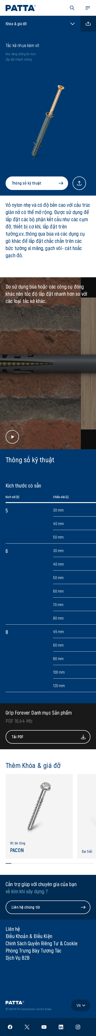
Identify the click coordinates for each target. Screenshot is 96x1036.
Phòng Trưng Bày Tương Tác (34, 950)
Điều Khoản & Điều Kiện (29, 936)
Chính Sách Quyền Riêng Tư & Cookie (41, 943)
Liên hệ (13, 928)
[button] (72, 8)
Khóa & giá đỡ (16, 23)
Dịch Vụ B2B (17, 957)
